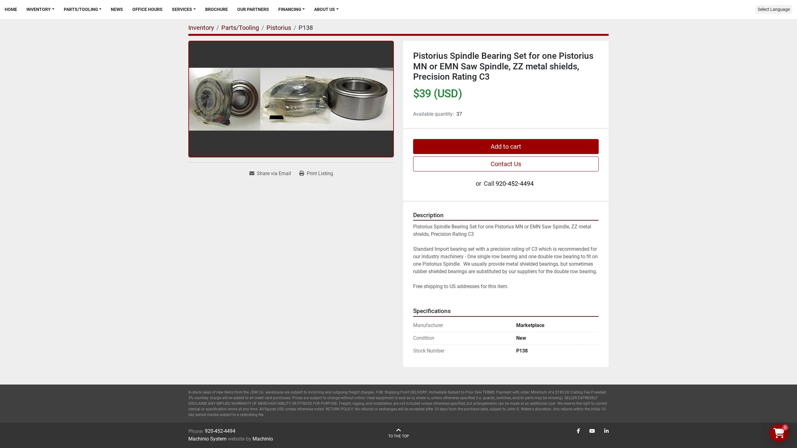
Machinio (262, 439)
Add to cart (506, 146)
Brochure (216, 9)
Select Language (774, 9)
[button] (40, 9)
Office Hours (147, 9)
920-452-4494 (515, 183)
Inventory (38, 9)
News (117, 9)
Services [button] (182, 9)
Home (11, 9)
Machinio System (207, 439)
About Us (324, 9)
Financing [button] (289, 9)
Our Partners (253, 9)
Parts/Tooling (81, 9)
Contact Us (506, 164)
